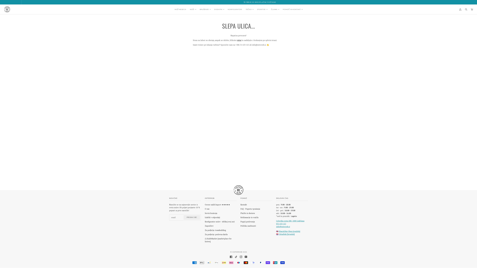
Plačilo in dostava (247, 213)
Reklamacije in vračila (249, 217)
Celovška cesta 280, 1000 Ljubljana (290, 221)
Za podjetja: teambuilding (215, 230)
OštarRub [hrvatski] (287, 234)
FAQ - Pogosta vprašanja (250, 209)
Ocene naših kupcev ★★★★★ (217, 204)
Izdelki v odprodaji (212, 217)
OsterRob (237, 252)
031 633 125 (281, 224)
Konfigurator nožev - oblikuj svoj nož (220, 221)
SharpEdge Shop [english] (289, 231)
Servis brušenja (211, 213)
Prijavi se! (192, 217)
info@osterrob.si (283, 226)
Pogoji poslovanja (247, 221)
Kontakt (243, 204)
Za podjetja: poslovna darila (216, 234)
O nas (207, 209)
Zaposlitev (209, 226)
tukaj (239, 40)
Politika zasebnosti (248, 226)
